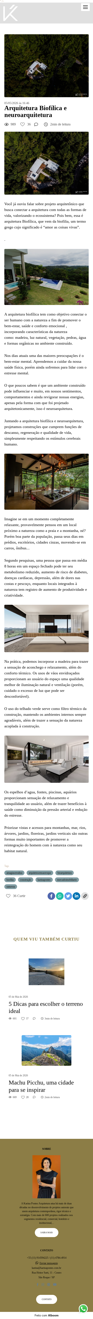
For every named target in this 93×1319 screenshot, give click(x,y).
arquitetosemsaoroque (40, 872)
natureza (10, 886)
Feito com (47, 1315)
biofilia (10, 879)
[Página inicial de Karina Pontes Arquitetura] (10, 13)
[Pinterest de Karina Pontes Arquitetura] (48, 1284)
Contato (46, 1299)
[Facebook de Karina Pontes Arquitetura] (37, 1284)
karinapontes (44, 879)
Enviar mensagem (49, 1263)
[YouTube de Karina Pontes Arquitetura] (55, 1284)
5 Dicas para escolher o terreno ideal (46, 1007)
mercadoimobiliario (67, 879)
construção (25, 879)
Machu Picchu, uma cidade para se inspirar (41, 1086)
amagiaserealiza (14, 872)
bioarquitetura (65, 872)
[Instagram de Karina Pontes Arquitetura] (43, 1284)
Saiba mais (46, 1232)
